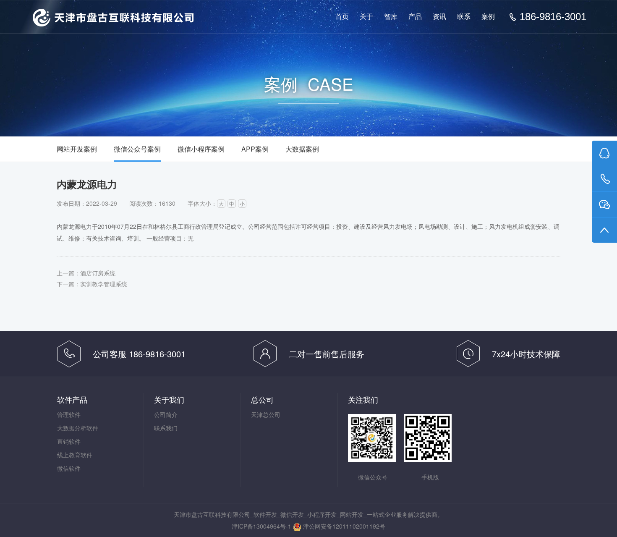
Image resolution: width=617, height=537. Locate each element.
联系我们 (166, 428)
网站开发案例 (77, 149)
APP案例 (255, 149)
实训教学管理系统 (103, 284)
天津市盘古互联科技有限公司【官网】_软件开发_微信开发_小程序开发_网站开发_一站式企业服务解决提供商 (113, 17)
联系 (464, 16)
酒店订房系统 (97, 273)
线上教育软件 (74, 455)
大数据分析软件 (77, 428)
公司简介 (166, 414)
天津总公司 (265, 414)
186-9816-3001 (553, 17)
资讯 (439, 16)
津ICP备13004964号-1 (261, 526)
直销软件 (69, 441)
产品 (415, 16)
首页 (342, 16)
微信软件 (69, 468)
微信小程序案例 (201, 149)
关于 (366, 16)
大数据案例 (302, 149)
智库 (390, 16)
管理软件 (69, 414)
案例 (488, 16)
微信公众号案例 (137, 149)
